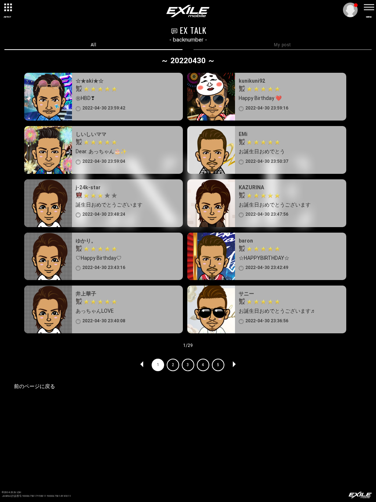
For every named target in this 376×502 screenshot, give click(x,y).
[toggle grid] (7, 7)
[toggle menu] (368, 7)
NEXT (234, 365)
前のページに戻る (34, 386)
